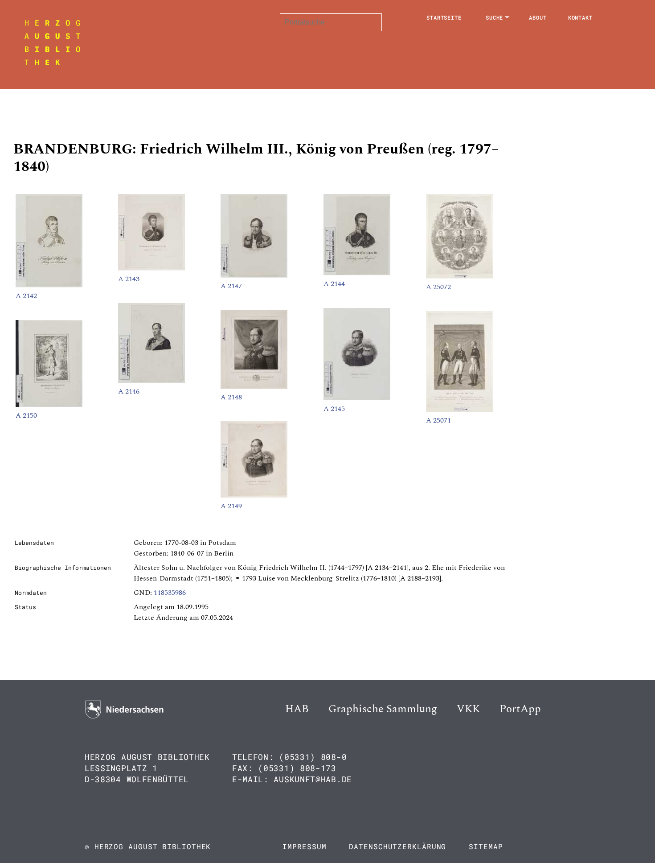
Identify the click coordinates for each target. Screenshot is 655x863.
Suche (495, 17)
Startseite (444, 17)
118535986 (170, 592)
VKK (468, 709)
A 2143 (128, 279)
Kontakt (580, 17)
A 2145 (334, 408)
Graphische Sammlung (382, 709)
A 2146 (128, 391)
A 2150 (26, 415)
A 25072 (438, 287)
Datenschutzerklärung (397, 846)
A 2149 (231, 506)
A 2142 (26, 295)
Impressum (304, 846)
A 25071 (438, 420)
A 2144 (334, 283)
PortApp (520, 709)
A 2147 (231, 286)
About (538, 17)
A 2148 (231, 397)
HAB (297, 709)
